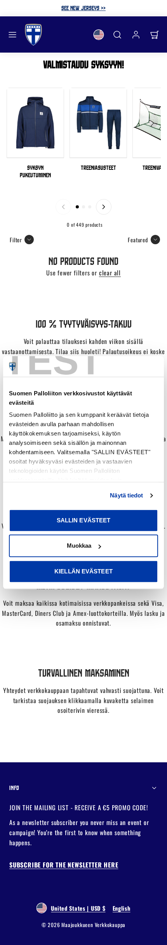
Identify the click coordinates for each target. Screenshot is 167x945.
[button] (12, 34)
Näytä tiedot (126, 495)
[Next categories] (103, 207)
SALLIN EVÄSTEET (84, 520)
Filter (16, 240)
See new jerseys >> (83, 8)
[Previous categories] (63, 207)
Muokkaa (79, 545)
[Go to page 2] (83, 206)
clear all (110, 272)
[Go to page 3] (89, 206)
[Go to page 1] (77, 206)
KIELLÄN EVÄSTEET (83, 571)
